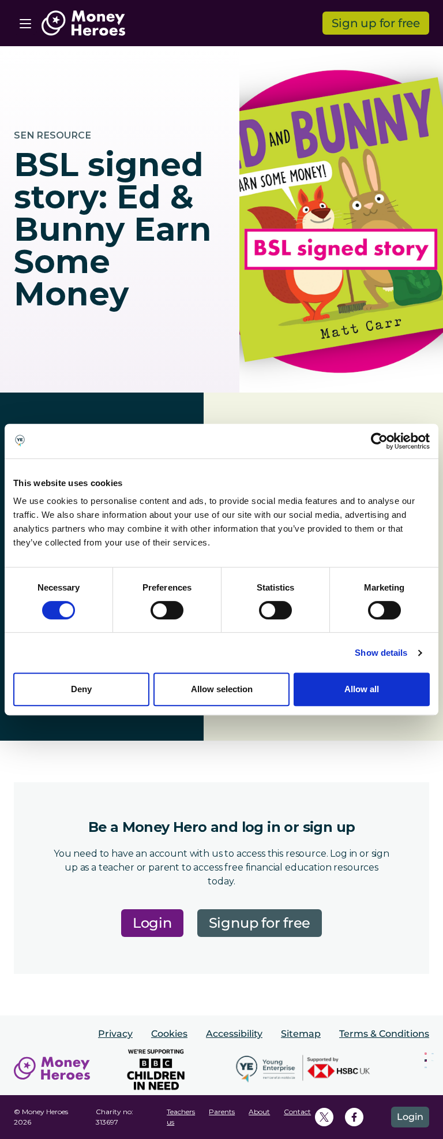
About (259, 1111)
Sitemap (301, 1033)
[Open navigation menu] (25, 23)
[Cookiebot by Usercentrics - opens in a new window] (379, 441)
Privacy (115, 1033)
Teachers (181, 1111)
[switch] (167, 610)
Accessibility (234, 1033)
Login (152, 922)
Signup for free (259, 922)
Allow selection (222, 689)
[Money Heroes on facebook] (354, 1117)
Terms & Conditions (384, 1033)
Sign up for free (376, 23)
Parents (222, 1111)
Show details (381, 653)
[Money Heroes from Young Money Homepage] (83, 23)
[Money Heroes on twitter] (324, 1117)
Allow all (361, 689)
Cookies (169, 1033)
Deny (81, 689)
